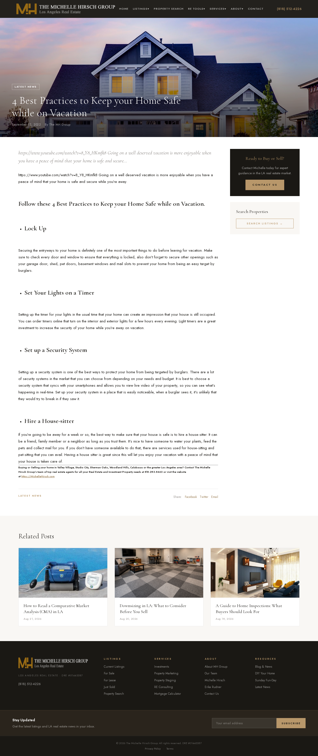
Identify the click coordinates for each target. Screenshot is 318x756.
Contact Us (264, 185)
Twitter (204, 497)
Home (123, 9)
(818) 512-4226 (289, 8)
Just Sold (109, 687)
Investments (161, 666)
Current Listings (114, 666)
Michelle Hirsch (215, 680)
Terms (169, 749)
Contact (256, 9)
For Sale (109, 673)
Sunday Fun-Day (265, 680)
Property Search (169, 9)
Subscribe (291, 723)
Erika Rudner (213, 687)
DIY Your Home (265, 673)
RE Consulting (163, 687)
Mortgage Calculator (167, 693)
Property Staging (165, 680)
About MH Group (216, 666)
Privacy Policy (153, 749)
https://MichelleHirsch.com (38, 476)
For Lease (110, 680)
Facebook (191, 497)
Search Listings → (265, 223)
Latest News (26, 87)
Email (214, 497)
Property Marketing (166, 673)
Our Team (211, 673)
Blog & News (263, 666)
